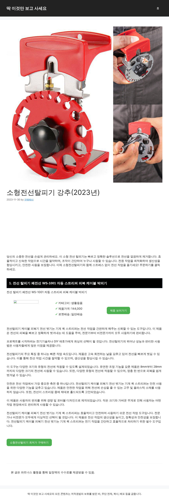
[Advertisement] (84, 230)
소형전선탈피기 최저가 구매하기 (29, 442)
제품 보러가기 (118, 310)
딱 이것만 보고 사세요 (27, 8)
